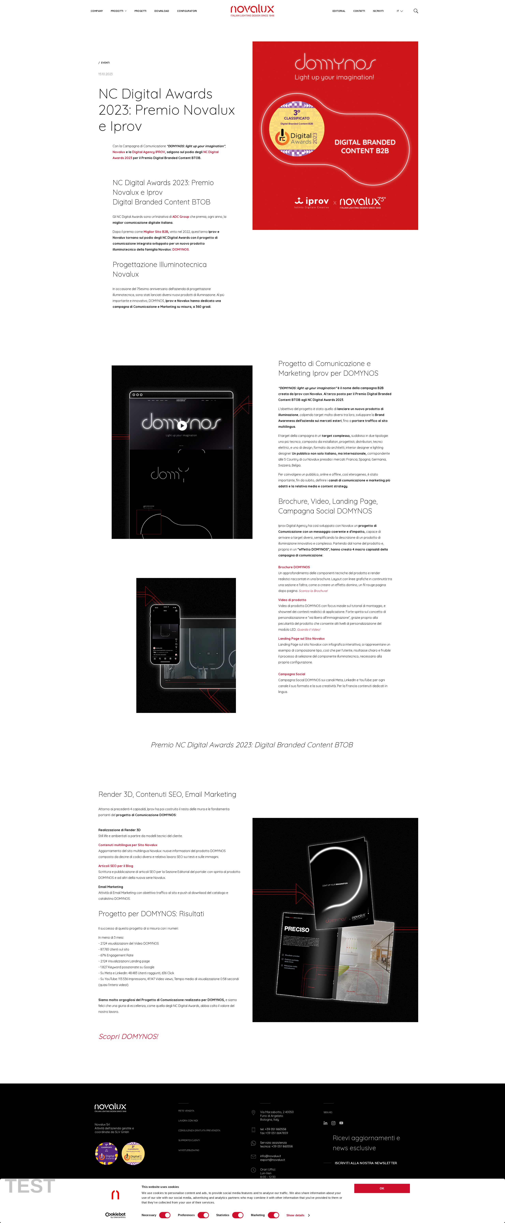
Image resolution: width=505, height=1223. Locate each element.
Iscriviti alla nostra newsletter (366, 1163)
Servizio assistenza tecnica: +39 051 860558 (276, 1144)
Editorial (339, 10)
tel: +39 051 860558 (273, 1129)
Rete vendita (186, 1110)
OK (382, 1188)
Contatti (359, 10)
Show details (295, 1215)
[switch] (203, 1215)
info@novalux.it (270, 1156)
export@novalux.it (272, 1160)
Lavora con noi (188, 1120)
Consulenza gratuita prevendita (199, 1130)
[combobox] (398, 10)
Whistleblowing (188, 1150)
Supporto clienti (189, 1140)
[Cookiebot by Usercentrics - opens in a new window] (115, 1215)
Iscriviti (378, 10)
